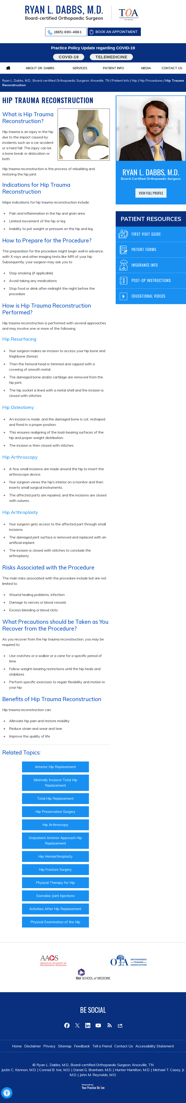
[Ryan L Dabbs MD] (64, 13)
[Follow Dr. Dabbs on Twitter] (77, 1025)
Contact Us (172, 68)
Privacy (49, 1046)
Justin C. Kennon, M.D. (18, 1069)
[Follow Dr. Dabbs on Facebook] (67, 1025)
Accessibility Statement (154, 1046)
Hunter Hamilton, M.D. (132, 1069)
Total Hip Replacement (55, 798)
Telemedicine (111, 57)
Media (146, 68)
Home (17, 1046)
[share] (119, 1025)
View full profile (151, 192)
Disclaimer (32, 1046)
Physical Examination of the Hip (55, 922)
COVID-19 (68, 57)
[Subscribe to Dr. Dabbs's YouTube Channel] (98, 1025)
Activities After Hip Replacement (55, 909)
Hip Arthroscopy (55, 825)
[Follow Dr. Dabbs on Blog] (108, 1025)
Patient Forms (144, 249)
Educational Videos (148, 296)
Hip (134, 80)
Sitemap (64, 1046)
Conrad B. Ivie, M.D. (54, 1069)
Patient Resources (151, 218)
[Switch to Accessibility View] (6, 1092)
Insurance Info (145, 265)
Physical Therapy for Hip (55, 882)
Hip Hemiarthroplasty (55, 856)
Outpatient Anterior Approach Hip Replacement (55, 840)
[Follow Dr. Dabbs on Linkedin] (87, 1025)
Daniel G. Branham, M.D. (92, 1069)
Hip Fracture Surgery (55, 869)
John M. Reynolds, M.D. (98, 1074)
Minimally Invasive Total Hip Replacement (55, 783)
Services (80, 68)
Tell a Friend (102, 1046)
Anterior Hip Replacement (55, 767)
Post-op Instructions (151, 280)
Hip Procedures (151, 80)
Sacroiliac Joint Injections (55, 896)
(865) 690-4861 (68, 32)
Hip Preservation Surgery (55, 811)
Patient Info (113, 68)
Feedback (82, 1046)
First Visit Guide (146, 234)
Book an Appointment (116, 32)
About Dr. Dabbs (40, 68)
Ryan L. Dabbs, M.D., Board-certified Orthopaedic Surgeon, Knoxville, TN (55, 80)
